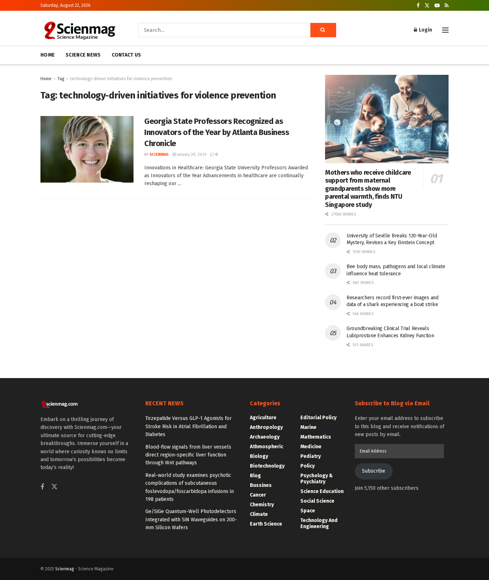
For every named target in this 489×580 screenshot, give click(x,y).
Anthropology (266, 427)
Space (307, 511)
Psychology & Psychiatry (316, 479)
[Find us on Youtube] (437, 5)
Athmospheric (266, 447)
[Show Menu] (445, 30)
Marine (308, 427)
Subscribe (373, 471)
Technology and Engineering (319, 523)
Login (425, 30)
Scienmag (64, 568)
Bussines (261, 485)
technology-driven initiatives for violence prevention (121, 78)
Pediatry (310, 456)
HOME (47, 55)
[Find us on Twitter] (427, 5)
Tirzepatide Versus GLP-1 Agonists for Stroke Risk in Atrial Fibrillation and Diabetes (188, 426)
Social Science (317, 501)
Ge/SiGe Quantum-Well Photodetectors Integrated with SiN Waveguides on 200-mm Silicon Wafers (191, 519)
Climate (259, 514)
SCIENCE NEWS (83, 55)
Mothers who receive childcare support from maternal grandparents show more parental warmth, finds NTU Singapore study (368, 189)
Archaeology (265, 437)
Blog (255, 476)
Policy (307, 466)
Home (46, 78)
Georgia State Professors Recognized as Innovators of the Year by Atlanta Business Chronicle (216, 132)
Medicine (310, 447)
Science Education (322, 491)
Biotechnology (267, 466)
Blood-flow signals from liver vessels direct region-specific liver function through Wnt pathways (188, 455)
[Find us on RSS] (447, 5)
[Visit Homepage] (79, 30)
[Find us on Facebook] (418, 5)
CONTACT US (126, 55)
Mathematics (315, 437)
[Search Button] (323, 30)
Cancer (258, 495)
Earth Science (266, 524)
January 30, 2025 (191, 154)
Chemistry (262, 505)
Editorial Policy (318, 418)
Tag (60, 78)
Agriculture (263, 418)
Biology (259, 456)
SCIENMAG (159, 154)
